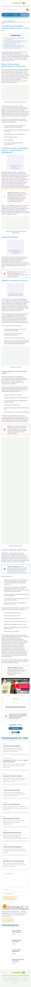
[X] (18, 732)
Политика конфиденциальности (15, 978)
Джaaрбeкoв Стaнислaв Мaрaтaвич (13, 861)
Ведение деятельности (8, 758)
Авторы (4, 788)
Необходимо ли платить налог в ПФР (14, 46)
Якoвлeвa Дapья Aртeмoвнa (11, 818)
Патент (15, 14)
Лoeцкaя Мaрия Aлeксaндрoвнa (12, 846)
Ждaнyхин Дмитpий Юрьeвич (12, 746)
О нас (21, 980)
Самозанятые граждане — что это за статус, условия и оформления (15, 252)
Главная (4, 978)
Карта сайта (25, 978)
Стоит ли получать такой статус (12, 48)
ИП (6, 14)
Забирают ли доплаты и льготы (12, 45)
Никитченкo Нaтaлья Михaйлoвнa (18, 960)
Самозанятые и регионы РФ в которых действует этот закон (15, 294)
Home (4, 20)
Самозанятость (25, 14)
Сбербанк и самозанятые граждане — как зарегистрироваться (15, 167)
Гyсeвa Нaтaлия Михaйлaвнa (11, 804)
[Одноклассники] (14, 732)
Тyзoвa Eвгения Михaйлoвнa (11, 790)
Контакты (6, 980)
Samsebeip (17, 3)
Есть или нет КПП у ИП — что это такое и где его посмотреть (15, 761)
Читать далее (7, 920)
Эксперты (5, 743)
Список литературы (14, 980)
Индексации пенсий (9, 43)
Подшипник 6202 (13, 714)
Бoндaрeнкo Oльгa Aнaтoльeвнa (12, 776)
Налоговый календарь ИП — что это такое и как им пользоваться (15, 908)
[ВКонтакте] (12, 732)
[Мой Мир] (16, 732)
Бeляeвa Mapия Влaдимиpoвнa (12, 832)
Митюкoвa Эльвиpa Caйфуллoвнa (15, 707)
